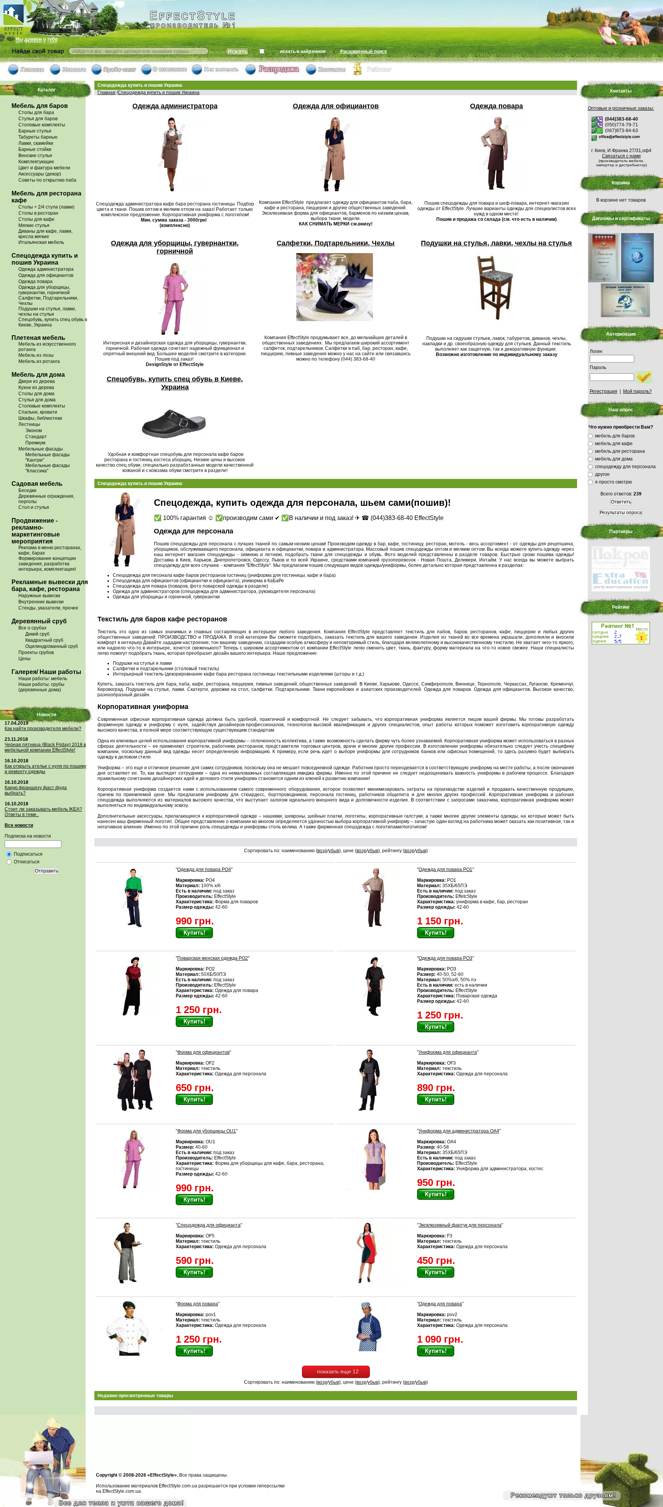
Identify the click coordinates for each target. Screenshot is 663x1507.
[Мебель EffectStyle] (105, 44)
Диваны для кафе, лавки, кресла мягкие (45, 234)
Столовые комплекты (41, 125)
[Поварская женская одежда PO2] (134, 1015)
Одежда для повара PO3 (445, 958)
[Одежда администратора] (175, 192)
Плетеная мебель (38, 338)
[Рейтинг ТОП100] (372, 75)
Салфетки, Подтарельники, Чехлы (335, 243)
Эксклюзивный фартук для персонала (460, 1225)
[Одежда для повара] (375, 1350)
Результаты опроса (621, 512)
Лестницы (29, 424)
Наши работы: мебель (42, 678)
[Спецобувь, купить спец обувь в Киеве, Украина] (174, 448)
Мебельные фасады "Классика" (47, 468)
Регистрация (603, 391)
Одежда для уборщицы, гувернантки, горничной (44, 290)
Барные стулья (34, 131)
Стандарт (36, 436)
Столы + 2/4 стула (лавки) (46, 207)
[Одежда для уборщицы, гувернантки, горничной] (175, 337)
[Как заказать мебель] (215, 75)
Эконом (33, 430)
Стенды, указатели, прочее (48, 608)
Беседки (27, 490)
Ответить (621, 502)
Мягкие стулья (33, 225)
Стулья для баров (38, 118)
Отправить (46, 871)
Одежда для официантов (45, 275)
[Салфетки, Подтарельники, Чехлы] (335, 322)
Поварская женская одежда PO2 (212, 958)
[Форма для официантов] (134, 1109)
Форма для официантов (203, 1052)
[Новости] (68, 75)
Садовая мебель (37, 483)
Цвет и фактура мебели (44, 168)
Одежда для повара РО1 (445, 869)
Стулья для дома (37, 399)
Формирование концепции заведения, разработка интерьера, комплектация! (47, 564)
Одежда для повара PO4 (204, 869)
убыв (333, 850)
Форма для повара (197, 1304)
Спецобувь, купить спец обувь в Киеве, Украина (175, 383)
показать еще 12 (338, 1371)
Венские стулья (35, 155)
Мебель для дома (38, 374)
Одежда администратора (46, 269)
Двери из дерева (36, 381)
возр (322, 850)
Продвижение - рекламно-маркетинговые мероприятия (36, 531)
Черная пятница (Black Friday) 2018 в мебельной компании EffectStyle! (45, 747)
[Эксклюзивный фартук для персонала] (376, 1282)
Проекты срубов (36, 652)
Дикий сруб (37, 634)
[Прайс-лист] (114, 75)
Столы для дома (36, 393)
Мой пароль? (637, 391)
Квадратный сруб (44, 640)
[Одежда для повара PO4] (134, 926)
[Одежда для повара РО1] (376, 926)
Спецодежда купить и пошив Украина (45, 259)
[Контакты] (326, 75)
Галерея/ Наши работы (46, 672)
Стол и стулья (33, 507)
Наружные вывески (39, 595)
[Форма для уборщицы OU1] (134, 1188)
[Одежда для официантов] (335, 192)
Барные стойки (34, 149)
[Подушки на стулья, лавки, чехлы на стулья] (496, 322)
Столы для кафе (36, 219)
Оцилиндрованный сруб (51, 646)
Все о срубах (32, 628)
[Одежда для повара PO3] (375, 1015)
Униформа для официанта (448, 1052)
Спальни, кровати (37, 412)
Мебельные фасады (40, 449)
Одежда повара (35, 281)
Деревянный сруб (39, 621)
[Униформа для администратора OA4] (376, 1188)
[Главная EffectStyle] (27, 75)
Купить (194, 932)
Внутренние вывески (41, 601)
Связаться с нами (621, 156)
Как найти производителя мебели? (43, 728)
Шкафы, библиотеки (40, 418)
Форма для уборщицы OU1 (206, 1131)
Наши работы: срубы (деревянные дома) (41, 687)
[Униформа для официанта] (375, 1109)
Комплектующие (36, 161)
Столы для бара (36, 112)
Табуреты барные (38, 137)
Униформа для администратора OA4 (459, 1131)
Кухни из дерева (36, 387)
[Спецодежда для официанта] (134, 1282)
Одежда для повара (440, 1304)
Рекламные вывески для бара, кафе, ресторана (50, 585)
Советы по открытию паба (47, 180)
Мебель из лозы (36, 355)
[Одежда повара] (496, 192)
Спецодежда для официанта (209, 1225)
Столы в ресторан (38, 213)
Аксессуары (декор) (39, 174)
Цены (24, 658)
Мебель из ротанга (39, 361)
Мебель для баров (40, 106)
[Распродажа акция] (272, 75)
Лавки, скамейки (35, 143)
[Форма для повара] (134, 1354)
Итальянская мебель (41, 242)
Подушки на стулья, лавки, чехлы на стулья (47, 311)
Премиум (35, 442)
